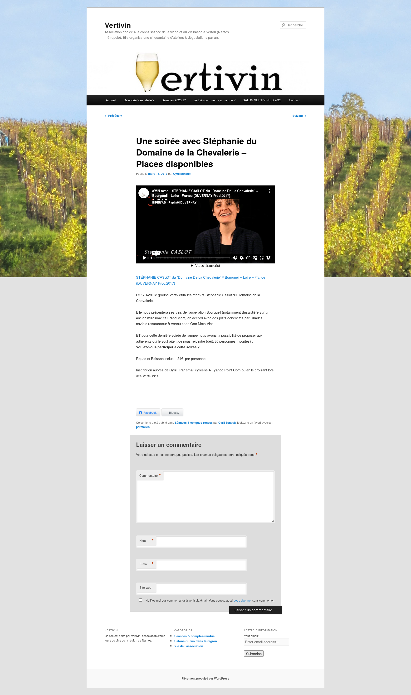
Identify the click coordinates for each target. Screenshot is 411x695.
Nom (146, 540)
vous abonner (243, 600)
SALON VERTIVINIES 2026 (262, 100)
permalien (143, 427)
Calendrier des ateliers (139, 100)
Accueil (111, 100)
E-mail (146, 564)
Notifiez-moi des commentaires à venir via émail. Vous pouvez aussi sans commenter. (209, 600)
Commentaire (150, 475)
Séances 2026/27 (174, 100)
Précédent (113, 115)
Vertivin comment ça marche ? (214, 100)
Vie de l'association (188, 646)
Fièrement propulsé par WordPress (205, 678)
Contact (294, 100)
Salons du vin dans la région (195, 641)
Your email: (251, 636)
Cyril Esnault (182, 173)
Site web (145, 587)
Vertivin (118, 25)
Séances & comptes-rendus (194, 422)
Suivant (299, 115)
